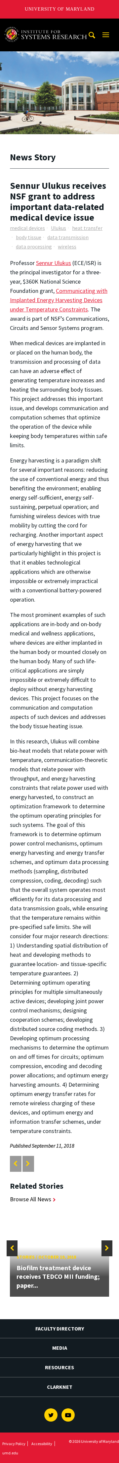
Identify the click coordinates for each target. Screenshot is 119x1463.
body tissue (28, 237)
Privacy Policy (13, 1443)
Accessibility (41, 1443)
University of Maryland (60, 9)
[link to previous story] (15, 1163)
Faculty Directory (59, 1328)
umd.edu (10, 1452)
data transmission (68, 237)
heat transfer (87, 228)
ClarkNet (59, 1386)
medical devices (27, 228)
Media (59, 1347)
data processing (34, 246)
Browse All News (30, 1199)
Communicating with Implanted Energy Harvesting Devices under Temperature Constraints (58, 300)
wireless (67, 246)
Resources (59, 1367)
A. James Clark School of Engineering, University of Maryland (47, 24)
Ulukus (58, 228)
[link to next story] (28, 1163)
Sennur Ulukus (53, 263)
